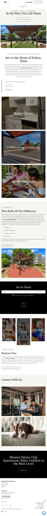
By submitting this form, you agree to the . (24, 295)
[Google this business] (6, 383)
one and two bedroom (26, 68)
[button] (38, 2)
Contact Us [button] (23, 470)
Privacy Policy (4, 502)
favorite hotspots (10, 358)
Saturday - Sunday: (5, 493)
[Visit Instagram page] (10, 383)
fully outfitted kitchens (10, 219)
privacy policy (31, 295)
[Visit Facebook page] (3, 383)
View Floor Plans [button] (23, 19)
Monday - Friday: (5, 492)
